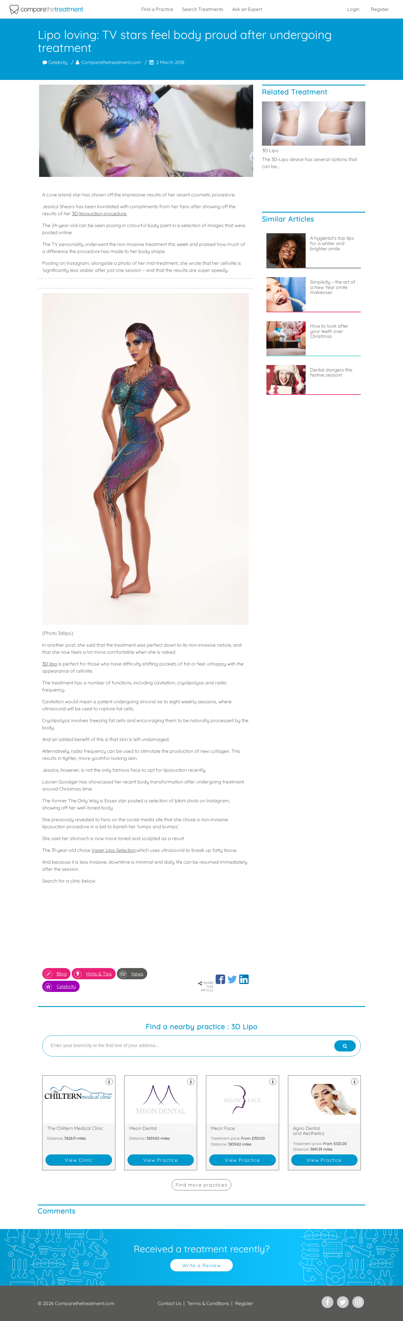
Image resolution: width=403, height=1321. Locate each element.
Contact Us (169, 1303)
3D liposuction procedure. (99, 213)
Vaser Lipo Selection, (114, 850)
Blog (62, 974)
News (137, 974)
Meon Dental (160, 1123)
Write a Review (201, 1265)
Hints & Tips (99, 974)
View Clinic (79, 1160)
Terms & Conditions (208, 1303)
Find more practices (201, 1185)
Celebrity (57, 62)
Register (380, 9)
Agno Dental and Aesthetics (324, 1123)
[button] (220, 979)
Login (353, 9)
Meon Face (242, 1123)
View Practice (160, 1160)
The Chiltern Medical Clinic (78, 1123)
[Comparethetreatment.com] (46, 9)
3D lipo (49, 664)
